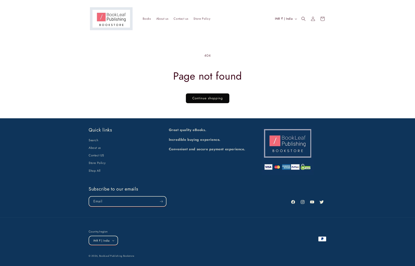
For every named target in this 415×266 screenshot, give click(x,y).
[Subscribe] (161, 201)
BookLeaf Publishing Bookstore (116, 256)
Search (93, 140)
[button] (303, 19)
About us (95, 148)
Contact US (96, 155)
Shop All (95, 170)
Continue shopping (207, 98)
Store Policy (97, 163)
